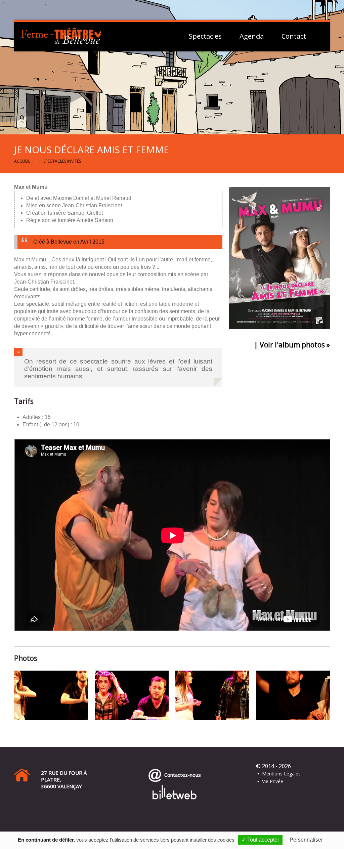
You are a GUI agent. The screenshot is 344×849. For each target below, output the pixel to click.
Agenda (252, 36)
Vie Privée (272, 781)
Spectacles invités (62, 161)
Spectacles (205, 36)
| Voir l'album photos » (292, 344)
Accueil (22, 161)
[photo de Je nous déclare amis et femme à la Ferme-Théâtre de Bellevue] (51, 695)
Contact (294, 36)
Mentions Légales (281, 773)
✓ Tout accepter (260, 840)
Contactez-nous (181, 774)
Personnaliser (306, 840)
